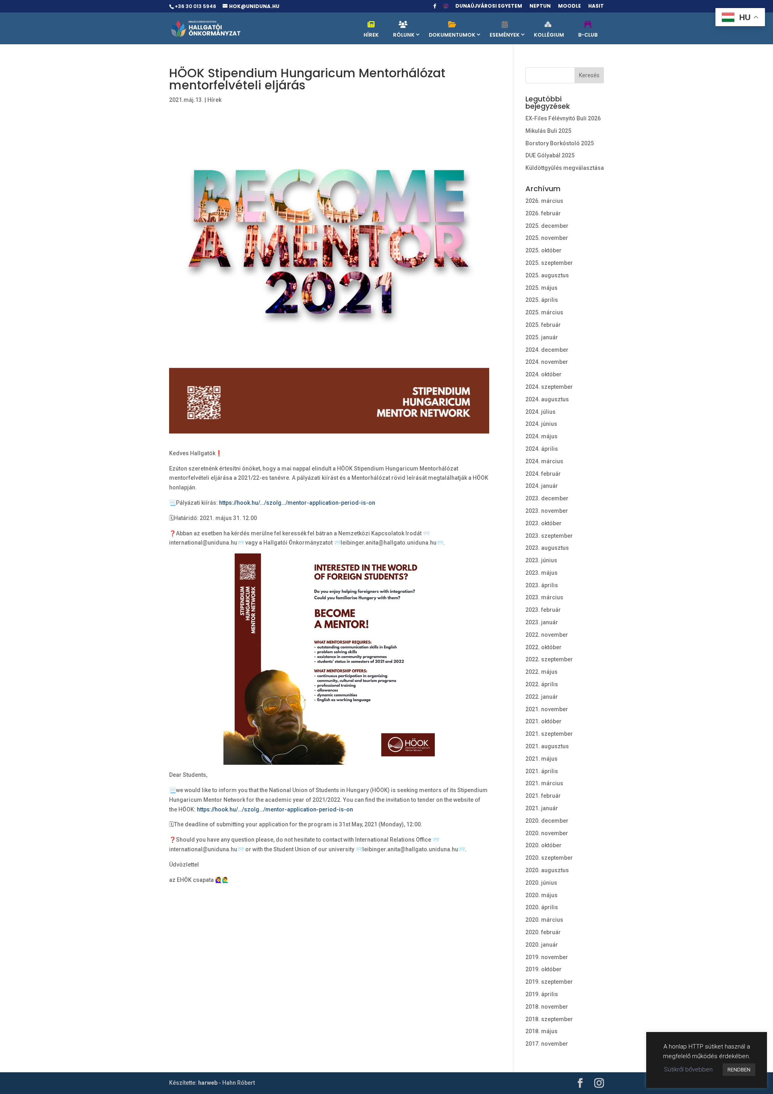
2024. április (541, 449)
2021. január (541, 808)
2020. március (544, 919)
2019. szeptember (549, 981)
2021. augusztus (547, 746)
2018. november (546, 1006)
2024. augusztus (547, 399)
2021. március (544, 783)
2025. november (546, 238)
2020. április (541, 907)
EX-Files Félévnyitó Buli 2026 (563, 118)
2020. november (546, 833)
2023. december (546, 498)
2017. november (546, 1043)
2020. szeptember (549, 858)
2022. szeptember (549, 659)
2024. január (541, 486)
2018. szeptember (549, 1019)
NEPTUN (540, 6)
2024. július (540, 412)
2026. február (543, 213)
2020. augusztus (547, 870)
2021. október (543, 721)
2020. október (543, 845)
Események (505, 34)
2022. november (546, 635)
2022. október (543, 647)
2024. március (544, 461)
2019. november (546, 957)
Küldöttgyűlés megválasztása (564, 168)
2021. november (546, 709)
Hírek (371, 34)
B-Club (587, 34)
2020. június (541, 882)
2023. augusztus (547, 548)
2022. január (541, 697)
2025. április (541, 300)
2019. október (543, 969)
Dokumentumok (452, 34)
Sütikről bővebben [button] (688, 1069)
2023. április (541, 585)
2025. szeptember (549, 263)
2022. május (541, 672)
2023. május (541, 573)
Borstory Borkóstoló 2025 (559, 143)
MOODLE (569, 6)
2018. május (541, 1031)
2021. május (541, 758)
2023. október (543, 523)
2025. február (543, 325)
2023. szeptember (549, 536)
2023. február (543, 610)
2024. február (543, 474)
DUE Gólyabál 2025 (550, 155)
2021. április (541, 771)
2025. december (546, 226)
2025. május (541, 288)
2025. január (541, 337)
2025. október (543, 250)
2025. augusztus (547, 275)
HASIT (596, 6)
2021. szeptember (549, 734)
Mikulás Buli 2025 (548, 131)
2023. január (541, 622)
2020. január (541, 944)
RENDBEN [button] (739, 1070)
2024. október (543, 374)
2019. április (541, 994)
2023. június (541, 560)
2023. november (546, 511)
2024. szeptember (549, 387)
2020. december (546, 820)
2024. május (541, 436)
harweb (207, 1083)
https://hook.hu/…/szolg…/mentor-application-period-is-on (297, 503)
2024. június (541, 424)
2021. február (543, 796)
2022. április (541, 684)
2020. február (543, 932)
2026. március (544, 201)
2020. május (541, 895)
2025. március (544, 312)
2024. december (546, 350)
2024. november (546, 362)
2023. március (544, 597)
